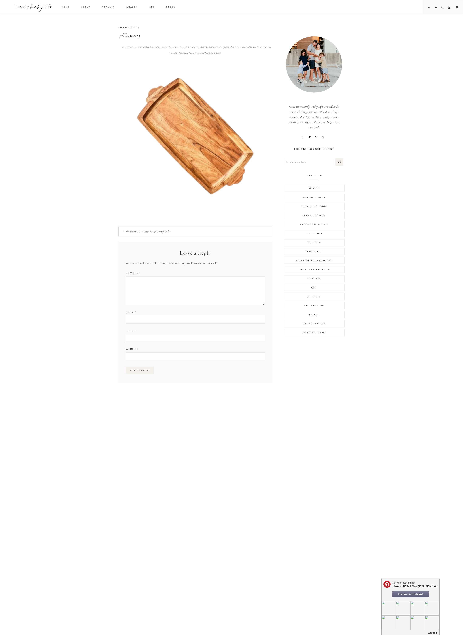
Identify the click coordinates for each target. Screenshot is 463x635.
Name (131, 311)
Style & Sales (314, 305)
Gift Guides (314, 233)
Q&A (314, 287)
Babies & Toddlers (314, 197)
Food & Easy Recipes (314, 224)
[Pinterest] (317, 136)
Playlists (314, 278)
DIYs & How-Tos (314, 215)
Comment (133, 273)
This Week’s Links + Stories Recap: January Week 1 (148, 231)
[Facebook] (304, 136)
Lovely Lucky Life (34, 7)
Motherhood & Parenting (314, 260)
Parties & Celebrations (314, 269)
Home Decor (314, 251)
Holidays (314, 242)
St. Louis (314, 296)
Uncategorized (314, 323)
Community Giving (314, 206)
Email (131, 330)
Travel (314, 314)
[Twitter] (311, 136)
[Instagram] (324, 136)
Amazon (314, 188)
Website (132, 349)
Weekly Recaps (314, 333)
